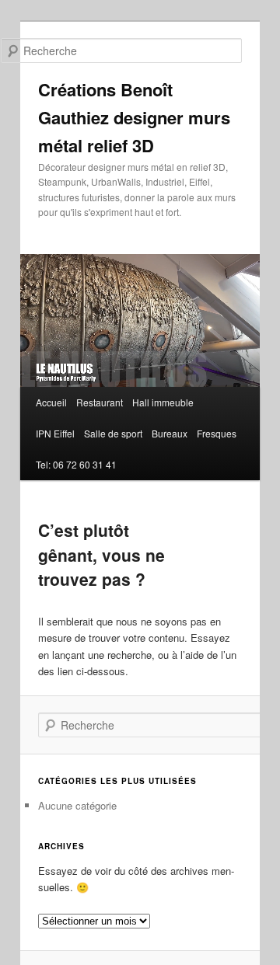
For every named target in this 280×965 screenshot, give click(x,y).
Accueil (51, 402)
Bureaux (169, 433)
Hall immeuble (163, 402)
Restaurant (99, 402)
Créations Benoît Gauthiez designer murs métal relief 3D (134, 117)
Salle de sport (113, 433)
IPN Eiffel (55, 433)
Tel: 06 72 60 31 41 (76, 464)
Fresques (216, 433)
